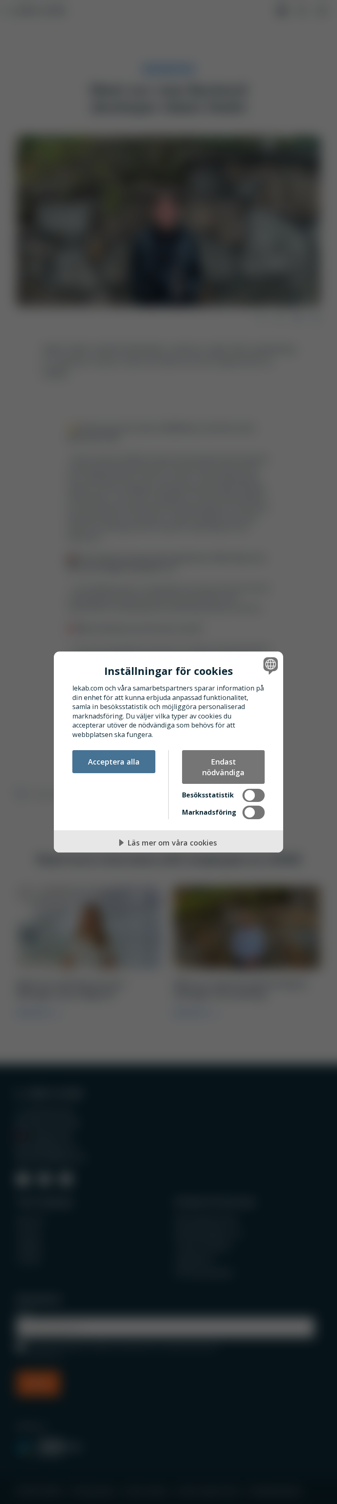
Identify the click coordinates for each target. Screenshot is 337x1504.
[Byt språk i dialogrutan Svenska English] (270, 665)
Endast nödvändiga (223, 767)
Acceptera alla (114, 762)
